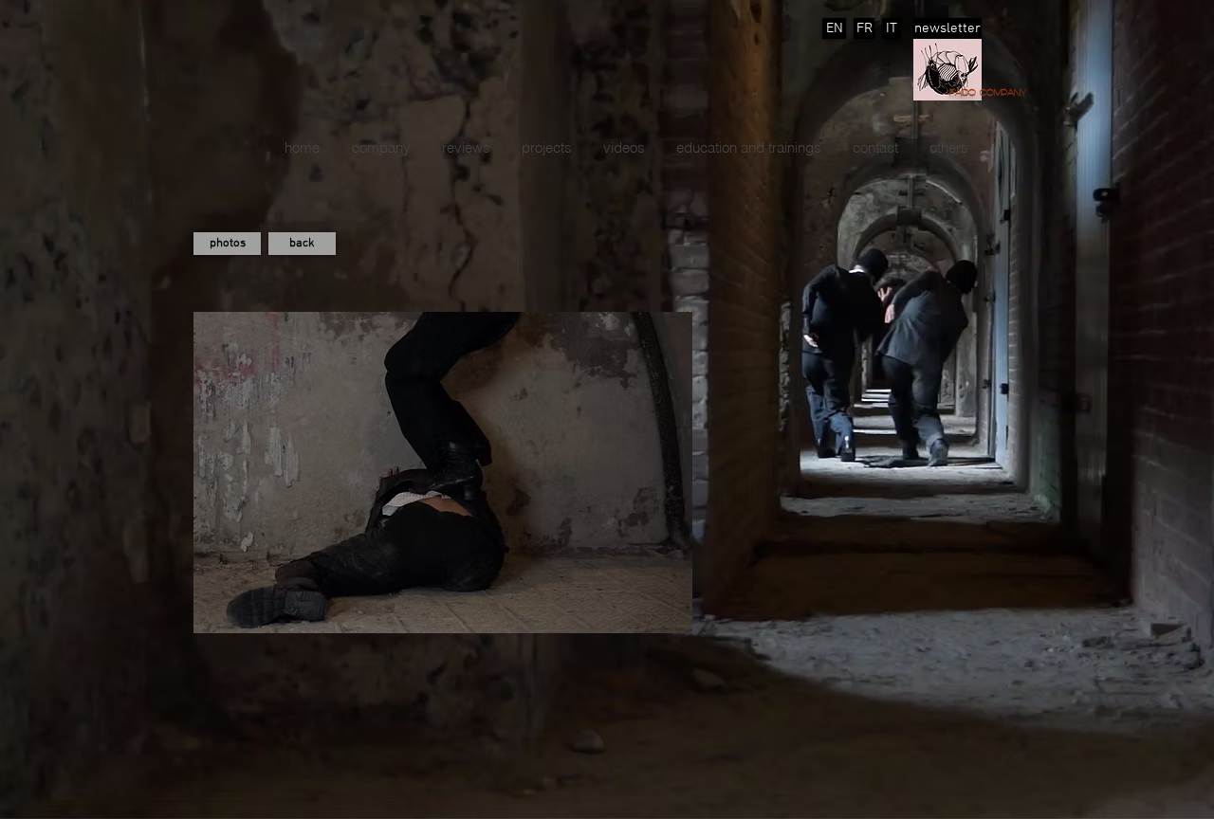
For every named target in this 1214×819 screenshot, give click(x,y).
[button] (546, 147)
